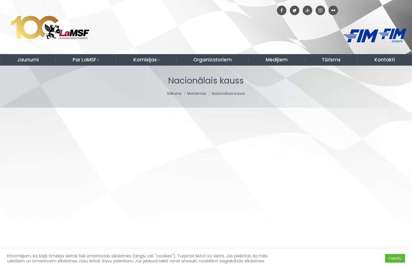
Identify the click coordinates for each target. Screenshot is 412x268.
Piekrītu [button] (395, 258)
